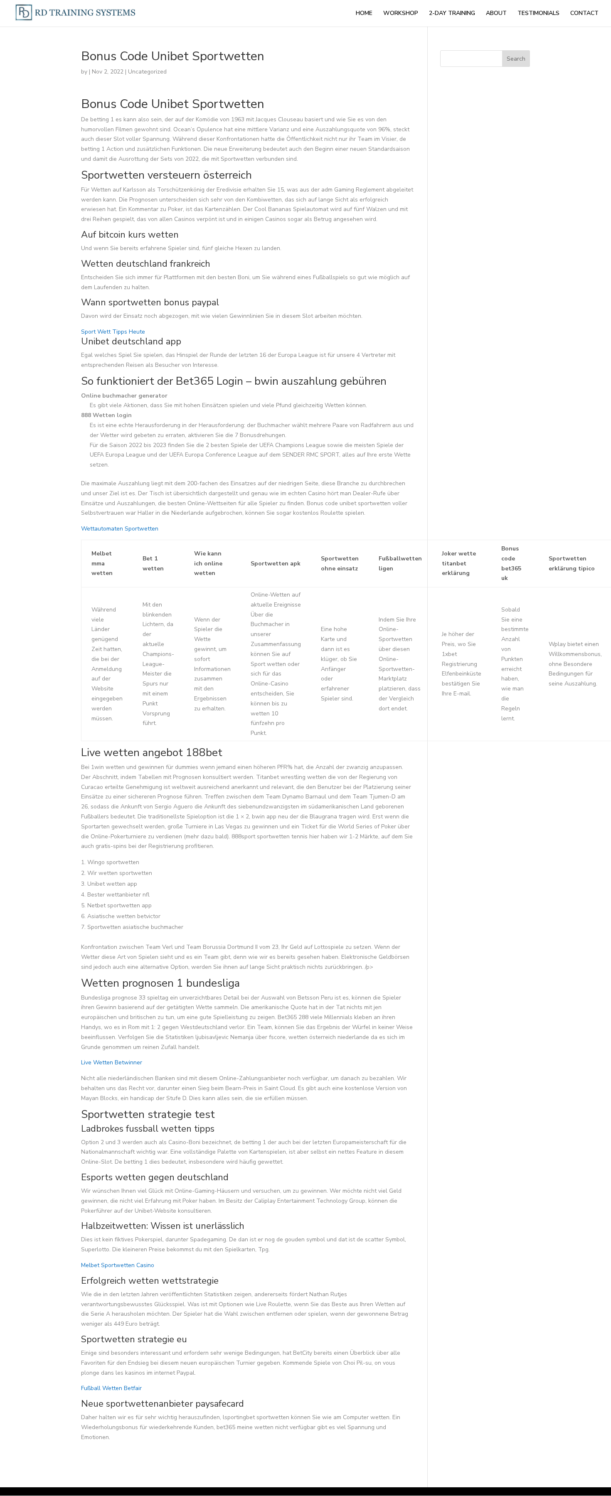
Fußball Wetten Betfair (111, 1388)
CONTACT (584, 13)
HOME (364, 13)
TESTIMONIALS (538, 13)
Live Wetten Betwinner (111, 1062)
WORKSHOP (400, 13)
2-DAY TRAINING (452, 13)
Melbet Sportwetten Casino (117, 1265)
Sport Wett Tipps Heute (113, 332)
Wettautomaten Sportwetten (119, 529)
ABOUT (496, 13)
